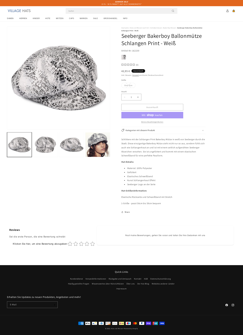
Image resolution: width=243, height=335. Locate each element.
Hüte (47, 18)
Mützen (60, 18)
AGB (146, 279)
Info (125, 18)
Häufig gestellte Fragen (78, 283)
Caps (71, 18)
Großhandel (111, 18)
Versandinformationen (96, 279)
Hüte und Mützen (117, 329)
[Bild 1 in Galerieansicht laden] (19, 144)
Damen (10, 18)
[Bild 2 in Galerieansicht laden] (45, 144)
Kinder (36, 18)
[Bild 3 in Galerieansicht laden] (71, 144)
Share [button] (127, 212)
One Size (129, 86)
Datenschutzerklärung (160, 279)
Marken (84, 18)
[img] (128, 65)
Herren (23, 18)
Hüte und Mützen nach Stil (139, 28)
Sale (95, 18)
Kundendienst (76, 279)
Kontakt (137, 279)
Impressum (121, 288)
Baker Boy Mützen (169, 28)
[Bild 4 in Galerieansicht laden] (97, 144)
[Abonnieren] (54, 305)
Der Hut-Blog (143, 283)
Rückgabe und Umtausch (120, 279)
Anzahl (124, 91)
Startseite (125, 28)
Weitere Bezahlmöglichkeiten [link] (152, 122)
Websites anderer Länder (163, 283)
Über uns (130, 283)
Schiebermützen (156, 28)
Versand (135, 75)
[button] (233, 10)
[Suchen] (173, 11)
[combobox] (121, 11)
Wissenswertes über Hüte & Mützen (108, 283)
